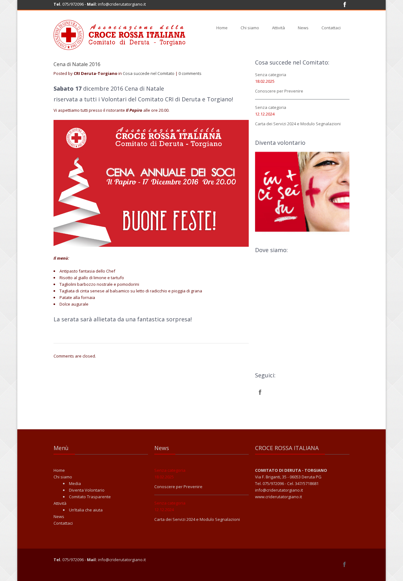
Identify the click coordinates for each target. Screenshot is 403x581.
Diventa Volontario (87, 490)
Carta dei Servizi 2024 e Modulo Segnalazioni (298, 124)
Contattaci (331, 28)
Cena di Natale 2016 (77, 64)
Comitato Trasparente (90, 496)
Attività (278, 28)
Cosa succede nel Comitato (148, 73)
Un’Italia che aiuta (86, 510)
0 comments (190, 73)
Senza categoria (270, 74)
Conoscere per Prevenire (279, 91)
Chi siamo (250, 28)
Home (222, 28)
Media (75, 483)
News (303, 28)
